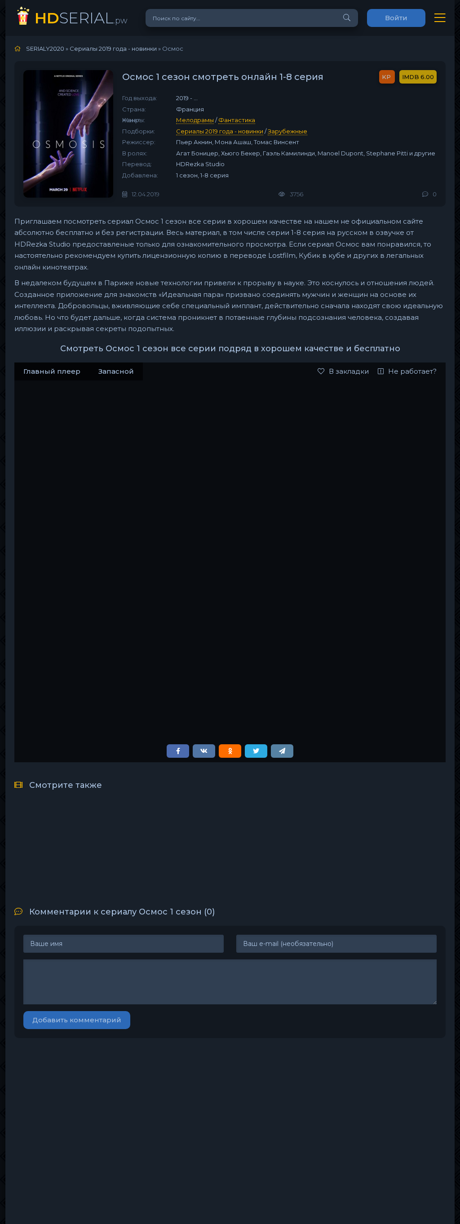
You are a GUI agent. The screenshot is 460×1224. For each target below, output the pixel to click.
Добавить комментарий (76, 1020)
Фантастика (236, 120)
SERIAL (81, 18)
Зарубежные (287, 131)
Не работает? (412, 371)
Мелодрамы (195, 120)
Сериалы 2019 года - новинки (219, 131)
